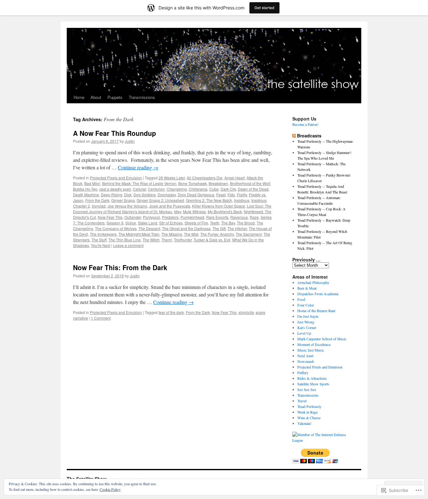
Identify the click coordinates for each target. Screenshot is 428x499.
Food (301, 299)
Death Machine (86, 194)
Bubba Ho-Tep (85, 189)
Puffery (302, 372)
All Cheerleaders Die (204, 177)
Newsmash (305, 361)
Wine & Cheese (309, 417)
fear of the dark (171, 312)
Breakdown (218, 183)
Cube (214, 189)
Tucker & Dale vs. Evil (212, 239)
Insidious (241, 200)
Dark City (228, 189)
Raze (254, 217)
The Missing (171, 234)
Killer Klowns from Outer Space (218, 205)
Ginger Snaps (123, 200)
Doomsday (167, 194)
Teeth (214, 222)
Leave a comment (128, 245)
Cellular (139, 189)
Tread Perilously (309, 406)
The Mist (191, 234)
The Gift (219, 228)
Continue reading (138, 167)
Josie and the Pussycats (169, 205)
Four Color (305, 304)
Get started (264, 7)
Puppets (115, 97)
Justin (130, 141)
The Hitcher (237, 228)
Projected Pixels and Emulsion (116, 177)
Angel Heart (234, 177)
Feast (221, 194)
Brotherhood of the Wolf (250, 183)
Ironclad (99, 205)
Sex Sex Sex (306, 389)
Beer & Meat (306, 288)
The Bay (228, 222)
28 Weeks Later (172, 177)
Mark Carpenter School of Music (322, 338)
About (96, 97)
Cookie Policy (110, 489)
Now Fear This (110, 217)
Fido (231, 194)
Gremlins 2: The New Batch (209, 200)
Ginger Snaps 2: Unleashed (160, 200)
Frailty (242, 194)
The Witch (151, 239)
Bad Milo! (92, 183)
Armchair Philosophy (313, 282)
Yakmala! (304, 423)
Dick (128, 194)
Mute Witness (194, 211)
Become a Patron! (305, 124)
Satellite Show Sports (313, 383)
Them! (166, 239)
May (177, 211)
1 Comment (101, 318)
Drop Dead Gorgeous (196, 194)
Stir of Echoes (171, 222)
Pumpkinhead (192, 217)
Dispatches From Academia (317, 293)
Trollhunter (183, 239)
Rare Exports (217, 217)
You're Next (100, 245)
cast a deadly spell (115, 189)
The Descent (149, 228)
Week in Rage (307, 411)
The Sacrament (249, 234)
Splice (130, 222)
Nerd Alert (305, 355)
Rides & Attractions (312, 378)
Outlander (132, 217)
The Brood (246, 222)
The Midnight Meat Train (138, 234)
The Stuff (99, 239)
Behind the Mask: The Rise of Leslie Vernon (139, 183)
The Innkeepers (103, 234)
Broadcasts (309, 135)
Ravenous (239, 217)
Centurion (156, 189)
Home (79, 97)
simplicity (246, 312)
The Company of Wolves (116, 228)
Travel (301, 400)
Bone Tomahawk (192, 183)
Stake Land (147, 222)
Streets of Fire (196, 222)
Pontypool (151, 217)
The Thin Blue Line (124, 239)
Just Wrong (305, 321)
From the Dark (97, 200)
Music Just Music (310, 349)
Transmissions (142, 97)
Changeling (177, 189)
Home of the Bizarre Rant (316, 310)
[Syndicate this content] (294, 135)
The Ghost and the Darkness (186, 228)
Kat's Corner (306, 327)
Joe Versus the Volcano (127, 205)
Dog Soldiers (144, 194)
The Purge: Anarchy (217, 234)
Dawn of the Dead (253, 189)
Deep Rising (111, 194)
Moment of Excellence (314, 344)
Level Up (304, 333)
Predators (170, 217)
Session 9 (115, 222)
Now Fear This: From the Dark (120, 267)
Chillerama (198, 189)
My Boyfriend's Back (225, 211)
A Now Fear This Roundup (114, 133)
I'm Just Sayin (307, 316)
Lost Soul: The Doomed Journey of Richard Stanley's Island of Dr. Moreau (172, 208)
